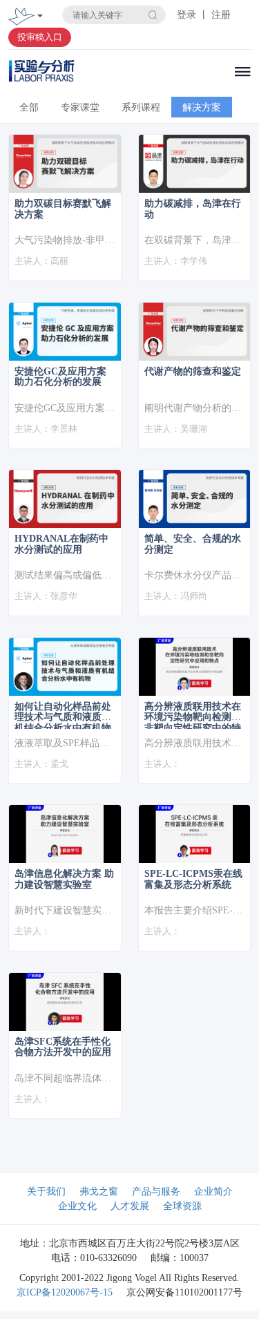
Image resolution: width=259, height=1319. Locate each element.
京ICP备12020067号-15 (65, 1292)
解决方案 (201, 107)
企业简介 (213, 1191)
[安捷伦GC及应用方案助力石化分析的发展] (65, 332)
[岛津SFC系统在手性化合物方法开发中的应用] (65, 1002)
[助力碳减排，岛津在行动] (195, 164)
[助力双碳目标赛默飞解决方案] (65, 164)
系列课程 (141, 107)
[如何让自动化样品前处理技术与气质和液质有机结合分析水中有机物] (65, 667)
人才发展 (130, 1206)
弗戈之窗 (98, 1191)
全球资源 (182, 1206)
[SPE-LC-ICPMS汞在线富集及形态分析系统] (195, 834)
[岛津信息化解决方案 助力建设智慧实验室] (65, 834)
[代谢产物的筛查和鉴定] (195, 332)
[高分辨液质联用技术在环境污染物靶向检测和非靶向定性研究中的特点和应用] (195, 667)
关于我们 (46, 1191)
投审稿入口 (39, 37)
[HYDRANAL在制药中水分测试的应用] (65, 499)
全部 (29, 107)
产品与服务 (156, 1191)
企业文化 (77, 1206)
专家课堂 (80, 107)
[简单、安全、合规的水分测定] (195, 499)
